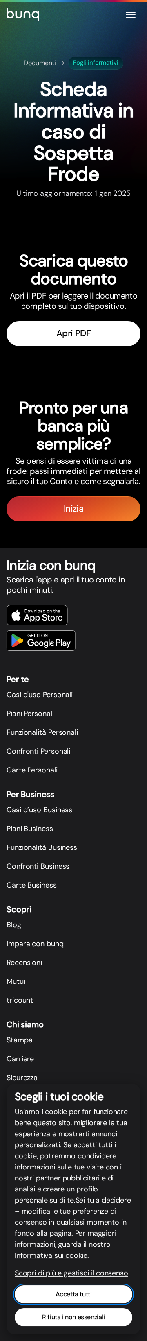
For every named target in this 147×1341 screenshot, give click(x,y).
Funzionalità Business (42, 847)
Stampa (19, 1040)
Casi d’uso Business (39, 810)
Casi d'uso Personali (40, 695)
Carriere (20, 1059)
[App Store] (37, 615)
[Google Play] (41, 640)
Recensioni (24, 962)
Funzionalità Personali (42, 732)
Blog (14, 925)
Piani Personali (30, 713)
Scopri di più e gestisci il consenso (71, 1273)
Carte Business (32, 885)
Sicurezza (22, 1078)
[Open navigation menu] (130, 15)
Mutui (16, 981)
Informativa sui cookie (51, 1255)
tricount (20, 1000)
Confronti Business (38, 866)
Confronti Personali (38, 751)
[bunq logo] (23, 14)
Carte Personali (32, 770)
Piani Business (30, 829)
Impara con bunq (35, 944)
